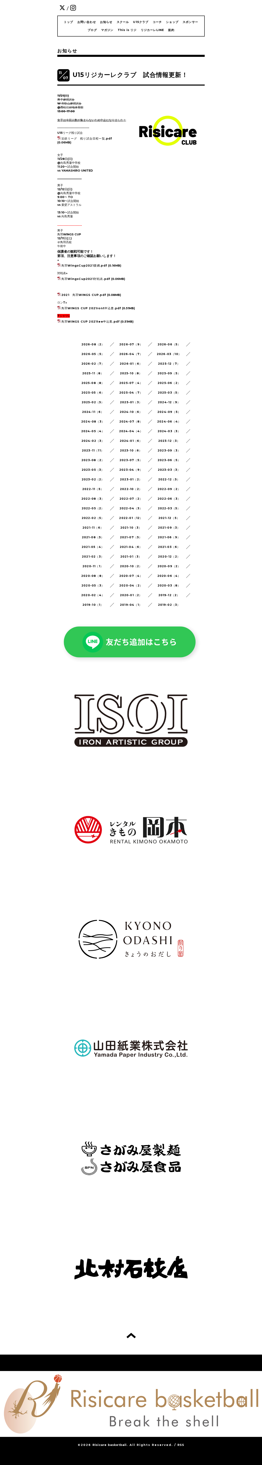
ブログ (92, 30)
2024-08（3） (93, 421)
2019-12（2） (169, 595)
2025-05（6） (92, 392)
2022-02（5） (93, 518)
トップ (68, 22)
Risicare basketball (110, 1445)
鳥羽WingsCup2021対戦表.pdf (85, 279)
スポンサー (190, 22)
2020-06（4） (169, 576)
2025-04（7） (131, 392)
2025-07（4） (131, 383)
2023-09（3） (169, 450)
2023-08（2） (92, 460)
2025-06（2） (169, 383)
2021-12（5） (169, 518)
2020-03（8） (169, 585)
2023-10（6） (131, 450)
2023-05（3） (93, 470)
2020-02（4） (93, 595)
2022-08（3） (92, 499)
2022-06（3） (169, 499)
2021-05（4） (93, 547)
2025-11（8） (93, 373)
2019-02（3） (169, 605)
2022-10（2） (131, 489)
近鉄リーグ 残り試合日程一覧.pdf (86, 138)
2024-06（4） (169, 421)
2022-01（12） (131, 518)
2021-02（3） (93, 556)
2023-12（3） (169, 441)
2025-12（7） (169, 363)
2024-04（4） (131, 431)
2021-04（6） (131, 547)
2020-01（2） (131, 595)
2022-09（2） (169, 489)
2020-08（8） (93, 576)
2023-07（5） (131, 460)
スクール (123, 22)
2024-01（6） (131, 441)
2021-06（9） (169, 537)
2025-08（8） (93, 383)
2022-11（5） (93, 489)
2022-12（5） (169, 479)
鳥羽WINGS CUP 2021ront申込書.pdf (91, 308)
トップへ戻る (131, 1335)
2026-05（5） (92, 354)
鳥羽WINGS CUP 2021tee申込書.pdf (90, 321)
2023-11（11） (93, 450)
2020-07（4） (131, 576)
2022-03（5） (169, 508)
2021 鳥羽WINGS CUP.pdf (83, 295)
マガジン (107, 30)
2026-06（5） (169, 344)
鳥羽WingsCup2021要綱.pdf (84, 265)
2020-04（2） (131, 585)
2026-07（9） (131, 344)
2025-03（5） (169, 392)
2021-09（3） (169, 527)
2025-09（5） (169, 373)
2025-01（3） (131, 402)
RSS (180, 1445)
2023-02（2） (93, 479)
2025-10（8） (131, 373)
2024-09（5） (169, 412)
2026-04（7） (131, 354)
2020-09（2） (169, 566)
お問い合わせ (86, 22)
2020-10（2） (131, 566)
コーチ (157, 22)
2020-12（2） (169, 556)
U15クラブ (140, 22)
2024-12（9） (169, 402)
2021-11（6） (92, 527)
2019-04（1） (131, 605)
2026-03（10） (169, 354)
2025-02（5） (93, 402)
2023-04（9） (131, 470)
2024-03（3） (169, 431)
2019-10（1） (93, 605)
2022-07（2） (131, 499)
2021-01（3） (131, 556)
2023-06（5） (169, 460)
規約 (171, 30)
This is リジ (127, 30)
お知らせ (106, 22)
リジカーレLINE (152, 30)
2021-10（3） (131, 527)
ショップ (172, 22)
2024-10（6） (131, 412)
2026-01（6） (131, 363)
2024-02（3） (93, 441)
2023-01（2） (131, 479)
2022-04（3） (131, 508)
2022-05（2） (93, 508)
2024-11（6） (93, 412)
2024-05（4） (93, 431)
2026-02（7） (93, 363)
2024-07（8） (131, 421)
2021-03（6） (169, 547)
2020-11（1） (92, 566)
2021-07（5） (131, 537)
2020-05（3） (92, 585)
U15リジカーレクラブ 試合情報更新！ (130, 75)
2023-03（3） (169, 470)
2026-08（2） (93, 344)
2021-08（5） (93, 537)
